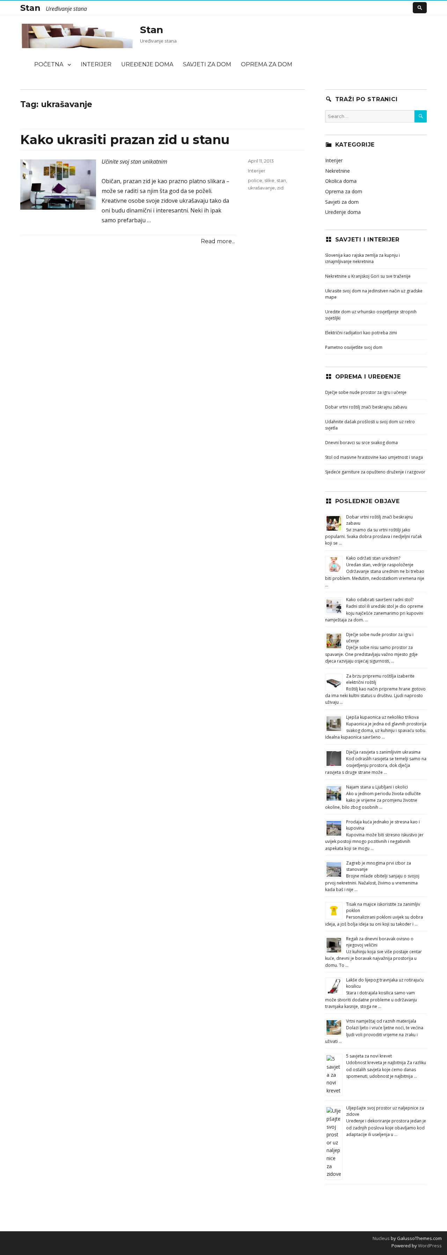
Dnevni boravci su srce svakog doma (361, 443)
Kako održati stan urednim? (373, 558)
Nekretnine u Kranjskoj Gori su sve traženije (368, 276)
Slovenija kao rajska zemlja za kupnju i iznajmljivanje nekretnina (362, 258)
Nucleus (381, 1238)
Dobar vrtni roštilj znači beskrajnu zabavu (366, 407)
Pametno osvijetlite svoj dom (353, 347)
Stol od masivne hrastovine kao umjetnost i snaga (374, 457)
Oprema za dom (266, 64)
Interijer (96, 64)
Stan (151, 30)
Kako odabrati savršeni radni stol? (379, 600)
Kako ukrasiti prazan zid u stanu (124, 139)
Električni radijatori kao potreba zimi (361, 333)
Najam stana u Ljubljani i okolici (377, 787)
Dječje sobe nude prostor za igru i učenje (365, 392)
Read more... (218, 241)
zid (280, 188)
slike (269, 180)
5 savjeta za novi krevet (369, 1056)
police (255, 180)
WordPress (429, 1245)
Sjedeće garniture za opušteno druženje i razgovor (375, 472)
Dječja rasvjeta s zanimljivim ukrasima (383, 752)
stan (281, 180)
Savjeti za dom (207, 64)
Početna (48, 64)
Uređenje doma (147, 64)
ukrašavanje (261, 188)
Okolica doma (341, 181)
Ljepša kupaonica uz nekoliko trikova (382, 717)
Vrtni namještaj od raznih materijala (381, 1021)
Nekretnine (337, 170)
